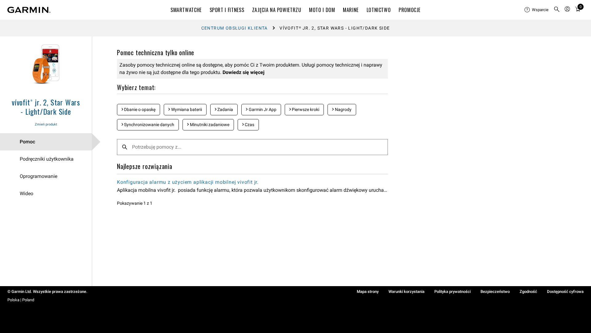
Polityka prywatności (452, 291)
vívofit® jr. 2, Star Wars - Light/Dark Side (46, 107)
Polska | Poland (20, 300)
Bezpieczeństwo (495, 291)
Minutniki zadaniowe (209, 124)
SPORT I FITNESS (227, 10)
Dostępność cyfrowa (565, 291)
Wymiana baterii (186, 109)
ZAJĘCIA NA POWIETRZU (276, 10)
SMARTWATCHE (186, 10)
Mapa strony (368, 291)
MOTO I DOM (322, 10)
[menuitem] (537, 10)
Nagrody (343, 109)
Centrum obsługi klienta (234, 28)
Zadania (224, 109)
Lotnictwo (379, 10)
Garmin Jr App (262, 109)
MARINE (351, 10)
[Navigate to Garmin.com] (28, 10)
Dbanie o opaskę (139, 109)
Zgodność (528, 291)
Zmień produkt (46, 124)
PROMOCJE (409, 10)
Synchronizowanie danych (148, 124)
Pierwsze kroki (305, 109)
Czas (249, 124)
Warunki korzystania (406, 291)
